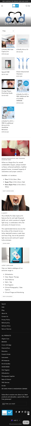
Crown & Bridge (6, 345)
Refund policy (6, 323)
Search (4, 304)
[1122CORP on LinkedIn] (28, 412)
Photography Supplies (8, 376)
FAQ (3, 307)
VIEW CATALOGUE (7, 296)
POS (10, 424)
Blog (3, 310)
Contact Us (5, 316)
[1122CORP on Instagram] (25, 412)
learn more (6, 243)
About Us (4, 313)
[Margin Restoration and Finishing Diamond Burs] (15, 148)
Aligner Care (5, 339)
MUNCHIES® (6, 367)
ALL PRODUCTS (6, 335)
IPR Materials (5, 361)
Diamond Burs (6, 348)
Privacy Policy (6, 320)
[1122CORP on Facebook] (16, 412)
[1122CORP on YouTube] (28, 414)
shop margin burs (8, 191)
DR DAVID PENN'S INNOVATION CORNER (14, 389)
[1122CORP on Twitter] (19, 412)
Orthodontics (5, 373)
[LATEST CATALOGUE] (15, 255)
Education (5, 351)
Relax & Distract (6, 379)
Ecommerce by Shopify (17, 424)
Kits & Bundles (6, 364)
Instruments (5, 357)
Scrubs (4, 386)
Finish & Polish (6, 354)
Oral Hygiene (5, 370)
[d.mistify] (15, 203)
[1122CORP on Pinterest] (22, 412)
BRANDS (4, 342)
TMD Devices (5, 382)
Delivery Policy (6, 326)
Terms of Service (6, 329)
